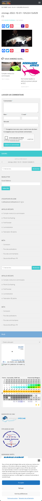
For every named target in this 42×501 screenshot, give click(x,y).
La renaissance (8, 227)
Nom (5, 114)
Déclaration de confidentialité (26, 498)
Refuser (21, 488)
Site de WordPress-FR (10, 258)
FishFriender (7, 223)
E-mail (24, 114)
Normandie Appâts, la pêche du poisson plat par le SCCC (29, 81)
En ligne (13, 202)
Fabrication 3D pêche (10, 232)
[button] (39, 460)
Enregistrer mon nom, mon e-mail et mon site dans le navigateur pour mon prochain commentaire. (20, 130)
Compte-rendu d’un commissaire (13, 213)
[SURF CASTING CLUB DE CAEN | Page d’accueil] (7, 2)
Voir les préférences (21, 494)
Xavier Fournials (9, 20)
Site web (6, 121)
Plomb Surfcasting (9, 218)
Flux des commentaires (10, 254)
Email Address (6, 181)
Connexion (6, 244)
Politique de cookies (12, 498)
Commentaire (8, 101)
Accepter (21, 483)
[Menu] (39, 2)
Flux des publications (10, 249)
